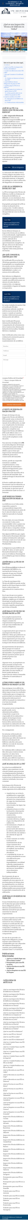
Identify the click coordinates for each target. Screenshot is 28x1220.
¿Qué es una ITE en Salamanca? (13, 1039)
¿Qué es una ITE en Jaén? (11, 1037)
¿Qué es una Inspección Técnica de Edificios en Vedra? (14, 26)
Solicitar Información (14, 404)
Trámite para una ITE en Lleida (13, 1196)
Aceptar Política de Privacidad (13, 378)
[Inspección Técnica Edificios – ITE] (14, 11)
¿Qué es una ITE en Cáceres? (12, 1034)
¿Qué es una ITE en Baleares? (13, 1031)
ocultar (7, 65)
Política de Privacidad (12, 400)
